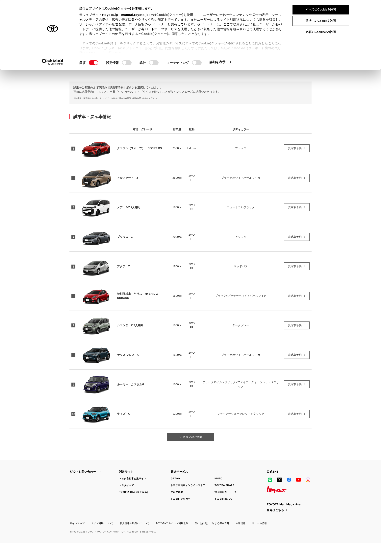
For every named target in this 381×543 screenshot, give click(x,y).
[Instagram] (308, 480)
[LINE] (270, 480)
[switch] (127, 62)
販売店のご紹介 (192, 436)
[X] (279, 480)
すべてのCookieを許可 (321, 9)
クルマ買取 (177, 491)
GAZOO (175, 478)
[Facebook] (289, 480)
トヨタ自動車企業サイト (132, 478)
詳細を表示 (218, 62)
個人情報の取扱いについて (134, 523)
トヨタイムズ (126, 485)
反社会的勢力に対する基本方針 (212, 523)
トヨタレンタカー (180, 498)
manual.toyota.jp (135, 15)
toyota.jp (110, 15)
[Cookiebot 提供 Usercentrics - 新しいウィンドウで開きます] (52, 62)
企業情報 (241, 523)
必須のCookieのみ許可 (321, 32)
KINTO (218, 478)
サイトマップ (77, 523)
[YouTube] (298, 480)
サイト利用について (102, 523)
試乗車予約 (295, 148)
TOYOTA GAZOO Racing (133, 491)
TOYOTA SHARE (224, 485)
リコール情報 (259, 523)
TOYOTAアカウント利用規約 (172, 523)
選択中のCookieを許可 (321, 20)
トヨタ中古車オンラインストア (188, 485)
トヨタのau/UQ (223, 498)
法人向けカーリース (226, 491)
